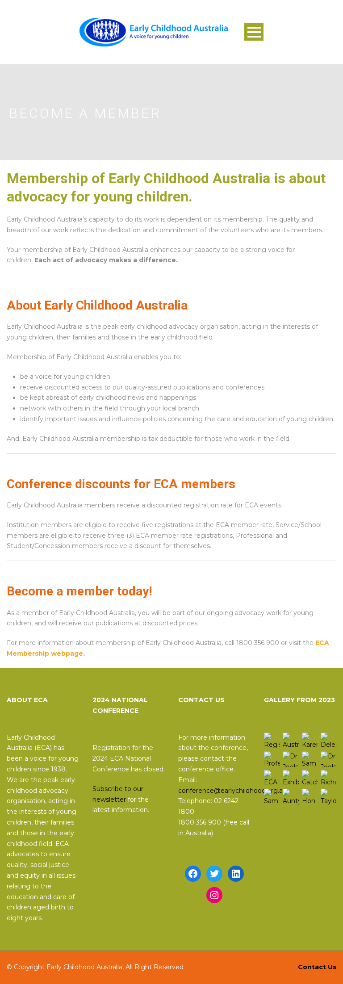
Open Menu (254, 32)
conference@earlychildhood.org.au (232, 791)
